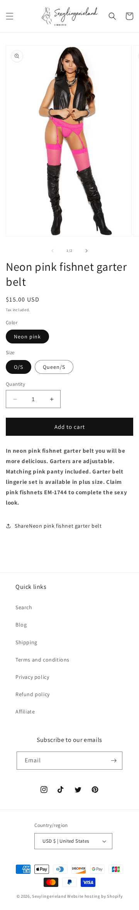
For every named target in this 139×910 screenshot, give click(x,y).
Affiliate (25, 711)
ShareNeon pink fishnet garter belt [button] (58, 525)
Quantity (15, 384)
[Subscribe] (113, 761)
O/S (18, 366)
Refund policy (32, 694)
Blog (21, 624)
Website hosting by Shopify (94, 896)
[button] (9, 16)
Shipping (26, 642)
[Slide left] (52, 250)
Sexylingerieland (49, 896)
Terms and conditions (42, 659)
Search (23, 607)
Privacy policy (32, 676)
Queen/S (54, 366)
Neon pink (27, 336)
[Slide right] (86, 250)
